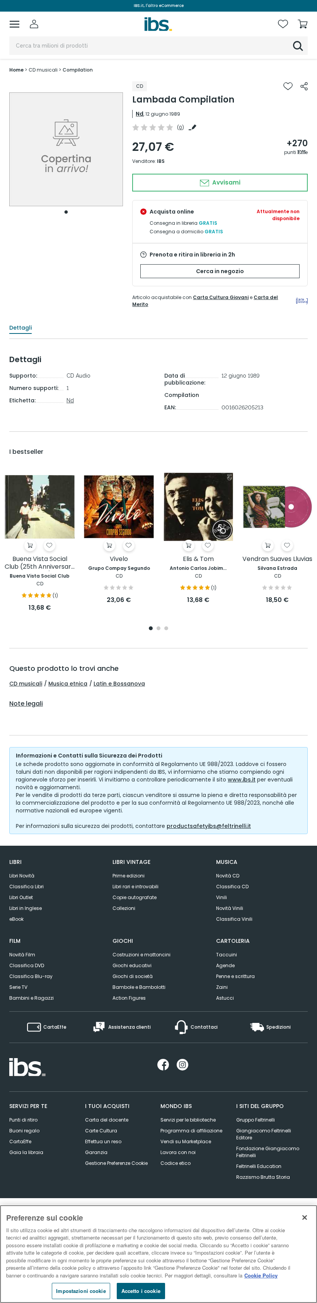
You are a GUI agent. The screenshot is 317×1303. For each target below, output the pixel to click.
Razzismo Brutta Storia (263, 1177)
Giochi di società (132, 976)
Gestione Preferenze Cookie (116, 1163)
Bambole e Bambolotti (138, 987)
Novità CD (227, 875)
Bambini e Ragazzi (31, 998)
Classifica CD (232, 886)
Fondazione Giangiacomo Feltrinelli (267, 1152)
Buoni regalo (24, 1130)
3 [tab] (166, 629)
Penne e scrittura (235, 976)
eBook (16, 919)
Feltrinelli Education (258, 1166)
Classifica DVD (26, 965)
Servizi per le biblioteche (188, 1120)
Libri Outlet (21, 897)
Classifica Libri (26, 886)
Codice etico (175, 1163)
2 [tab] (158, 629)
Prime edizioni (128, 875)
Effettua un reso (103, 1141)
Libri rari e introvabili (135, 886)
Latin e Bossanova (119, 683)
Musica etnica (67, 683)
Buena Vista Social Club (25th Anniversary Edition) (40, 563)
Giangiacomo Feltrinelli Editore (263, 1134)
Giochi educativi (132, 965)
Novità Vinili (229, 908)
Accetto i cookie (140, 1290)
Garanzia (96, 1152)
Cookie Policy (261, 1275)
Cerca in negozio (220, 271)
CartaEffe (20, 1141)
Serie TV (18, 987)
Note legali (26, 703)
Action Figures (129, 998)
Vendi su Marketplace (185, 1141)
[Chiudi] (304, 1217)
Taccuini (226, 954)
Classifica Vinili (234, 919)
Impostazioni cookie (81, 1290)
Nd (139, 114)
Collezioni (123, 908)
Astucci (225, 998)
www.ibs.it (242, 779)
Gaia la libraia (26, 1152)
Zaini (222, 987)
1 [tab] (66, 212)
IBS (161, 161)
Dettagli (20, 328)
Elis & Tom (198, 559)
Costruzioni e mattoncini (141, 954)
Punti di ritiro (23, 1120)
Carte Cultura (101, 1130)
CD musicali (25, 683)
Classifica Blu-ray (31, 976)
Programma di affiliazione (191, 1130)
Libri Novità (21, 875)
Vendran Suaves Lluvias (277, 559)
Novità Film (22, 954)
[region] (158, 1254)
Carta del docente (106, 1120)
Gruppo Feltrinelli (255, 1120)
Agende (225, 965)
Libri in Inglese (25, 908)
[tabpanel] (66, 149)
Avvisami (225, 182)
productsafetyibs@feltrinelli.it (209, 826)
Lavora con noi (178, 1152)
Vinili (221, 897)
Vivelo (119, 559)
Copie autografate (134, 897)
